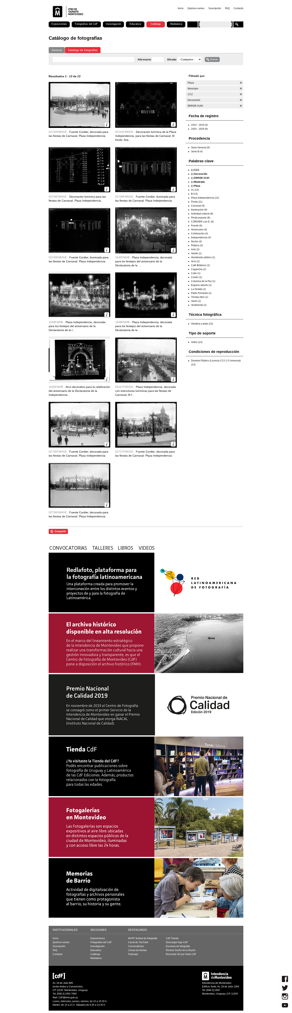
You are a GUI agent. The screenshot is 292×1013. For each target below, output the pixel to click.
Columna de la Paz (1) (203, 281)
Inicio (181, 8)
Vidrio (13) (196, 342)
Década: (172, 59)
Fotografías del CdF (86, 23)
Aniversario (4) (199, 229)
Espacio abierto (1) (201, 285)
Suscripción (214, 8)
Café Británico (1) (200, 265)
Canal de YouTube (138, 942)
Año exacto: (145, 59)
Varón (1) (196, 301)
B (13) (194, 193)
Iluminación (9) (199, 209)
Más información (106, 124)
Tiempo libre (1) (199, 297)
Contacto (238, 8)
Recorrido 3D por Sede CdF (181, 954)
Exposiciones (59, 23)
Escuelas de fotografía (178, 946)
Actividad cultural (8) (202, 213)
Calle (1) (195, 273)
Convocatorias (136, 946)
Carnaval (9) (198, 205)
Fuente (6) (196, 225)
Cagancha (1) (198, 269)
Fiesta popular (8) (200, 217)
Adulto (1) (196, 253)
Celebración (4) (199, 233)
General (57, 50)
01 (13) (195, 189)
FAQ (227, 8)
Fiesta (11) (196, 201)
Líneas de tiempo (137, 950)
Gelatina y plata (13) (202, 323)
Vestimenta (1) (199, 305)
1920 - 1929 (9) (199, 128)
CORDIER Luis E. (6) (202, 221)
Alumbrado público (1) (203, 257)
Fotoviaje (133, 954)
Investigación (113, 23)
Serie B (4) (197, 151)
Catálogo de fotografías (83, 50)
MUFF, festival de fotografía (142, 938)
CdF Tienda (172, 938)
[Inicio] (101, 19)
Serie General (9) (200, 147)
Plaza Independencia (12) (205, 197)
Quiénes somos (196, 8)
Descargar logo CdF (177, 942)
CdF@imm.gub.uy (68, 997)
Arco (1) (195, 261)
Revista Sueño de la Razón (180, 950)
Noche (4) (196, 241)
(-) (240, 82)
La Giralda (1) (198, 289)
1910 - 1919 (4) (199, 125)
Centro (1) (196, 277)
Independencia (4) (201, 237)
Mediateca (176, 23)
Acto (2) (195, 249)
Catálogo (156, 23)
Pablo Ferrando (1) (201, 293)
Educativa (135, 23)
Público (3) (197, 245)
